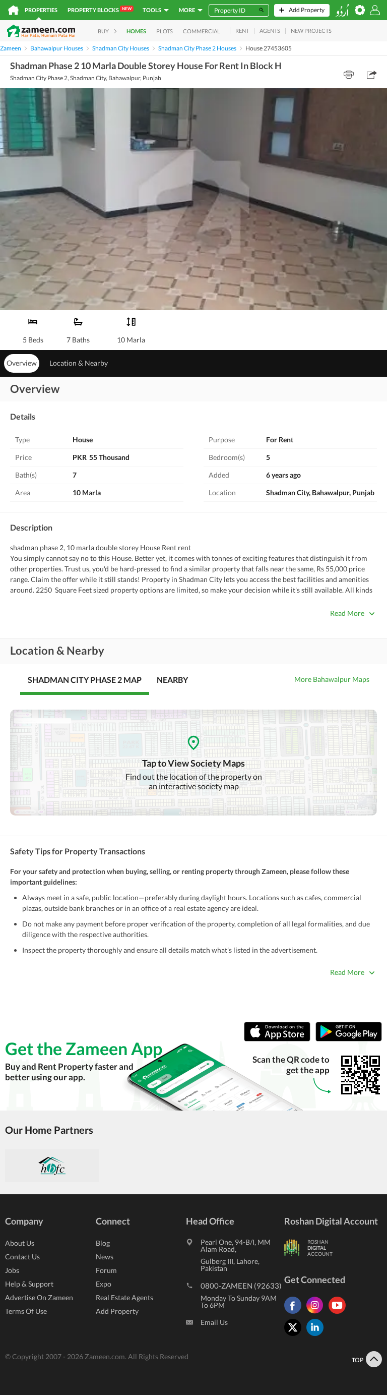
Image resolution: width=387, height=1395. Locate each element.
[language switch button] (342, 10)
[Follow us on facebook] (295, 1313)
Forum (106, 1270)
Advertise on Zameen (39, 1297)
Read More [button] (347, 613)
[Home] (13, 10)
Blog (103, 1243)
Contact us (22, 1256)
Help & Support (29, 1284)
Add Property (117, 1311)
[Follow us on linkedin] (317, 1335)
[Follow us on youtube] (340, 1313)
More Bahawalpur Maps (331, 679)
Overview (22, 363)
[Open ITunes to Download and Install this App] (279, 1038)
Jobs (12, 1270)
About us (19, 1243)
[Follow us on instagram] (317, 1313)
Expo (103, 1284)
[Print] (349, 75)
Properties (41, 10)
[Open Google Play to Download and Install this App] (348, 1038)
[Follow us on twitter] (295, 1335)
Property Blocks (100, 9)
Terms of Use (26, 1311)
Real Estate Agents (124, 1297)
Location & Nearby (78, 363)
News (104, 1256)
